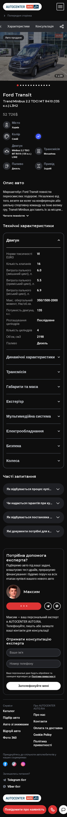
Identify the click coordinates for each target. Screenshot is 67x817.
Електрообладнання (25, 431)
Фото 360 (10, 737)
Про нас (39, 714)
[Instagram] (23, 764)
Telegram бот (16, 780)
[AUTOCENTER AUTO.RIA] (22, 6)
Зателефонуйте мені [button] (33, 686)
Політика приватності (43, 743)
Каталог (9, 711)
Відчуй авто (12, 731)
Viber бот (13, 786)
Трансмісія (16, 372)
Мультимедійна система (28, 416)
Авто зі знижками (16, 724)
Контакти (40, 721)
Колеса (12, 460)
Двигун (12, 240)
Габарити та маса (22, 386)
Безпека (13, 446)
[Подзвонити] (52, 809)
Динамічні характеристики (30, 357)
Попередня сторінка (19, 15)
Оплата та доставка (48, 728)
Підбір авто (11, 717)
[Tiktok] (14, 764)
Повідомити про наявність (24, 809)
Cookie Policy (43, 734)
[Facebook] (5, 764)
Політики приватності (43, 676)
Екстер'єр (15, 401)
